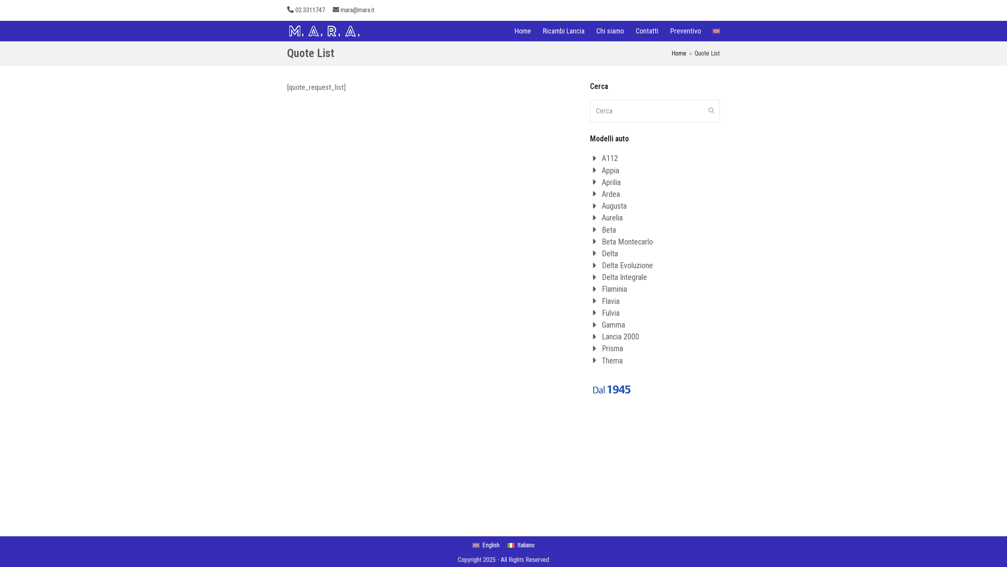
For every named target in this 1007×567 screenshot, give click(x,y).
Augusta (614, 206)
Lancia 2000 (620, 336)
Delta (610, 253)
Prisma (612, 348)
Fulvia (611, 313)
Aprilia (611, 182)
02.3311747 (310, 10)
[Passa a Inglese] (716, 31)
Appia (610, 170)
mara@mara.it (357, 10)
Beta (609, 230)
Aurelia (612, 217)
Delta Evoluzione (627, 265)
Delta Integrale (624, 277)
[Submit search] (711, 111)
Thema (612, 360)
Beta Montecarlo (627, 241)
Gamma (613, 325)
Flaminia (614, 289)
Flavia (611, 301)
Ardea (611, 194)
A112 (610, 158)
